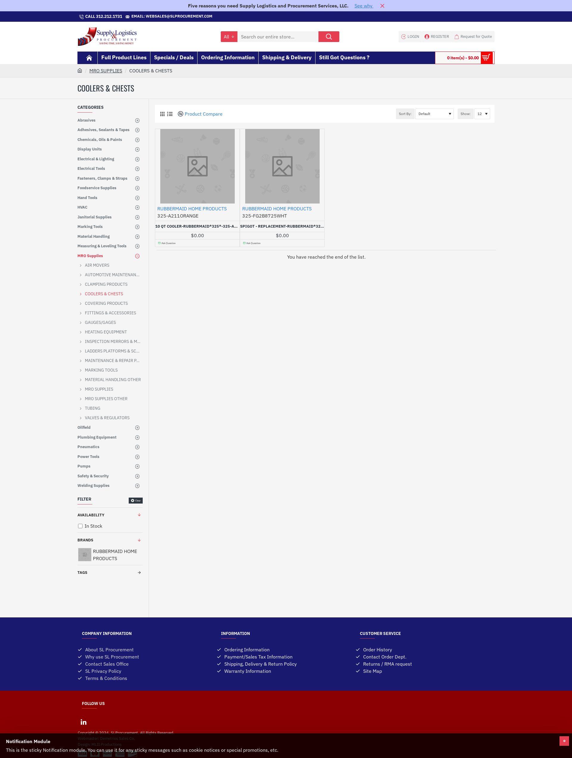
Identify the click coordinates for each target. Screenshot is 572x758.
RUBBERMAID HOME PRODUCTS (192, 209)
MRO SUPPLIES (105, 71)
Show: (466, 113)
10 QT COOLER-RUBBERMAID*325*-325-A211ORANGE (197, 226)
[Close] (382, 5)
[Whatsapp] (286, 16)
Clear (138, 500)
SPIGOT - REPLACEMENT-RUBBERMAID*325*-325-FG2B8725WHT (282, 226)
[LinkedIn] (83, 722)
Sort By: (405, 113)
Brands (85, 540)
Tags (82, 572)
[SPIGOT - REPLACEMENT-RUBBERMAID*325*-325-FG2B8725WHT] (282, 166)
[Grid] (162, 114)
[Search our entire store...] (328, 36)
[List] (169, 114)
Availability (90, 515)
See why (364, 6)
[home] (79, 70)
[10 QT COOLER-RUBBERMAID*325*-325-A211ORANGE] (197, 166)
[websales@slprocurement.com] (215, 16)
